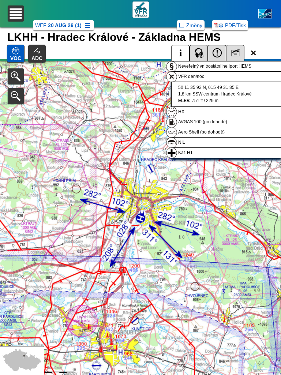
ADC (36, 58)
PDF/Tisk (235, 25)
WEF (58, 25)
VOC (15, 58)
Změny (194, 25)
